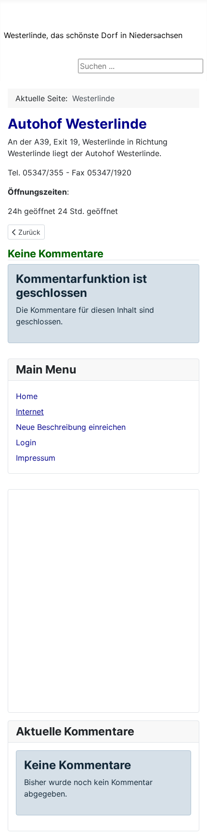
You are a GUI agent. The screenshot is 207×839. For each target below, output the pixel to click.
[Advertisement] (103, 601)
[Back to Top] (190, 821)
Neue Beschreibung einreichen (71, 427)
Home (27, 396)
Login (26, 442)
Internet (30, 411)
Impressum (35, 458)
